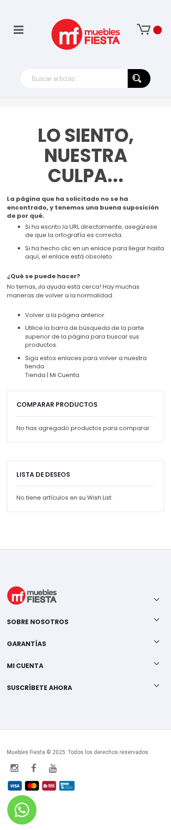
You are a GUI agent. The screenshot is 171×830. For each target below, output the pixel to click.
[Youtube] (52, 768)
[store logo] (86, 34)
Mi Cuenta (64, 375)
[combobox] (85, 78)
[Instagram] (14, 768)
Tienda (36, 375)
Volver (34, 315)
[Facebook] (33, 768)
